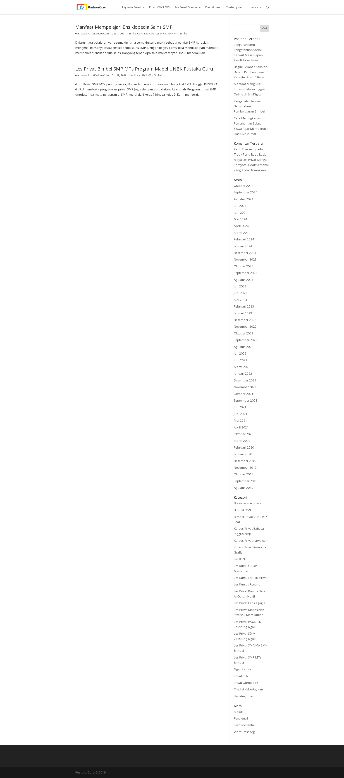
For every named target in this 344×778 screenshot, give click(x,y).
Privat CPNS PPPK (159, 7)
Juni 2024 (240, 212)
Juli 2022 (240, 353)
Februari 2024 (244, 239)
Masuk (238, 712)
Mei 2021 (240, 420)
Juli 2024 (240, 206)
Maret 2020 (242, 441)
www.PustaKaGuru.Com (95, 33)
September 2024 (245, 192)
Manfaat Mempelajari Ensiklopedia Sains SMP (124, 27)
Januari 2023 (243, 313)
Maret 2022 (242, 367)
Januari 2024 (243, 246)
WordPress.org (244, 732)
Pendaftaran (213, 7)
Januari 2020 (243, 454)
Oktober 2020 (243, 434)
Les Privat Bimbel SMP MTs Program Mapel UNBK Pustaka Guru (144, 68)
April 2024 (241, 226)
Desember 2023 (245, 253)
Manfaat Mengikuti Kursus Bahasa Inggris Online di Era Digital (250, 89)
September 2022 (245, 340)
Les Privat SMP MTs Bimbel (171, 33)
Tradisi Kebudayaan (248, 689)
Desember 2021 (245, 380)
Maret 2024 (242, 233)
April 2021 (241, 427)
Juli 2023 (240, 286)
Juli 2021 (240, 407)
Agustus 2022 (243, 347)
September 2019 (245, 481)
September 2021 (245, 400)
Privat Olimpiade (246, 683)
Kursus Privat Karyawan (250, 540)
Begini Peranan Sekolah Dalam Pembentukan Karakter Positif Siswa (250, 72)
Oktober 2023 (243, 266)
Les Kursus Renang (247, 584)
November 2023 (245, 259)
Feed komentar (244, 725)
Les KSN (149, 33)
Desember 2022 (245, 320)
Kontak (253, 7)
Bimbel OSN (135, 33)
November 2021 (245, 387)
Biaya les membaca (248, 503)
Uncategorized (244, 696)
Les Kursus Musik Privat (250, 578)
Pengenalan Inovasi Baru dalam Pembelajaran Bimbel (249, 106)
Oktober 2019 (243, 474)
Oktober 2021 (243, 394)
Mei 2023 (240, 300)
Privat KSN (241, 676)
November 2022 (245, 326)
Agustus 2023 (243, 280)
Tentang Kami (235, 7)
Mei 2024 (240, 219)
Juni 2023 (240, 293)
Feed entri (241, 718)
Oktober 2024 (243, 186)
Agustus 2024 (243, 199)
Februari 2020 (244, 447)
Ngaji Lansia (243, 669)
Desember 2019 (245, 461)
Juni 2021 (240, 414)
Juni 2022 (240, 360)
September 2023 (245, 273)
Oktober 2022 (243, 333)
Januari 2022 (243, 373)
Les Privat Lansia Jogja (249, 603)
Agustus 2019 (243, 488)
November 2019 (245, 467)
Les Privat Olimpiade (188, 7)
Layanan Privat (131, 7)
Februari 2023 (244, 306)
